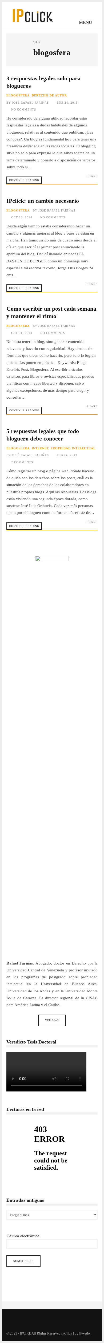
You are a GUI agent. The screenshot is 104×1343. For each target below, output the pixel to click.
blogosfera (18, 95)
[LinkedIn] (35, 1318)
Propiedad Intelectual (73, 448)
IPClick (66, 1333)
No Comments (23, 109)
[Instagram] (23, 1318)
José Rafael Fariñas (30, 102)
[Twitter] (11, 1318)
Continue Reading (24, 180)
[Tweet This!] (69, 181)
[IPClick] (32, 24)
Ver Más (52, 1020)
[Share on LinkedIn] (85, 181)
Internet (40, 448)
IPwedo (84, 1333)
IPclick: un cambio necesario (42, 201)
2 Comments (22, 462)
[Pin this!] (94, 181)
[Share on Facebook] (77, 181)
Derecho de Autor (49, 95)
